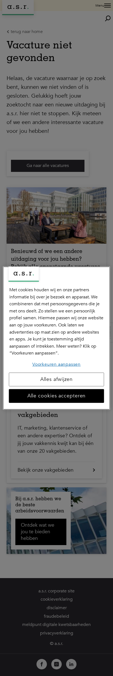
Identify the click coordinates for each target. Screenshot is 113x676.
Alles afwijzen (56, 379)
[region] (56, 338)
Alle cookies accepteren (56, 395)
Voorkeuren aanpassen (56, 364)
